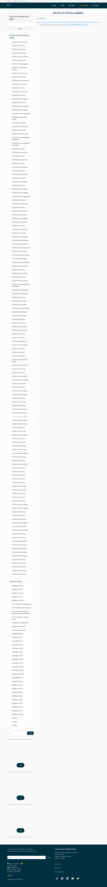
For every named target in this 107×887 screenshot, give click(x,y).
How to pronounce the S (19, 630)
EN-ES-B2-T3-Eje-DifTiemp (20, 290)
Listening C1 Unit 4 (17, 652)
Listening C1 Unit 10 (18, 674)
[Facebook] (97, 1)
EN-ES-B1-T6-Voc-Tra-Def (19, 211)
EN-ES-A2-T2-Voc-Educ (19, 457)
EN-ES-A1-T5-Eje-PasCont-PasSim (20, 360)
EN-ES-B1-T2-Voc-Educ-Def (20, 126)
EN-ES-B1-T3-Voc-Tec (18, 156)
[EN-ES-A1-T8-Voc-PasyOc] (13, 24)
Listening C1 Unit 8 (17, 666)
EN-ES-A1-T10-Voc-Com (19, 60)
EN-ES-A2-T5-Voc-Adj (18, 493)
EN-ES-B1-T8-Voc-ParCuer (20, 244)
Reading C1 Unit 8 (17, 707)
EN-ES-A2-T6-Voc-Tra (18, 515)
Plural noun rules (17, 637)
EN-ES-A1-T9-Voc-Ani (18, 427)
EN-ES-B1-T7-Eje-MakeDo (19, 218)
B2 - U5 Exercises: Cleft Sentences (21, 604)
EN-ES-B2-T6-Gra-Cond (19, 301)
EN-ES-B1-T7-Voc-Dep (18, 225)
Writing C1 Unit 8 (17, 589)
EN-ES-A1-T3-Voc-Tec (18, 337)
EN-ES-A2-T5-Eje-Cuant (19, 486)
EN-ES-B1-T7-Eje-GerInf (19, 215)
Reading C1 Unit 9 (17, 710)
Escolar (14, 1)
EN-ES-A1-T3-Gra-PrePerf (19, 330)
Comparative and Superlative (20, 622)
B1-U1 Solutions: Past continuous (21, 607)
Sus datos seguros (59, 854)
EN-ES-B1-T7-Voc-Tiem (19, 233)
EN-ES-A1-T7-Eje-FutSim (19, 391)
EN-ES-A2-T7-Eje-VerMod (19, 523)
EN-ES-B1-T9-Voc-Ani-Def (19, 273)
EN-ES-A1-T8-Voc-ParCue (19, 409)
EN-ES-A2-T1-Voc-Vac (18, 438)
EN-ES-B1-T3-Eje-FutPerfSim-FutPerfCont (21, 138)
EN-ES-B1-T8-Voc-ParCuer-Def (21, 247)
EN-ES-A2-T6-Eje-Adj (18, 501)
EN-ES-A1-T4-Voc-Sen (18, 356)
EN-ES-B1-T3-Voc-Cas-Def (19, 152)
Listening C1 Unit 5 (17, 655)
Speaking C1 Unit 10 (18, 600)
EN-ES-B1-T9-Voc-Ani (18, 269)
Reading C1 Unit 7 (17, 703)
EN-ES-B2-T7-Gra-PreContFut (21, 308)
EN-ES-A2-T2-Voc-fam (18, 460)
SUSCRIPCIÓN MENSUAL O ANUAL (77, 25)
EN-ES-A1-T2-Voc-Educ (19, 77)
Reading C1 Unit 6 (17, 699)
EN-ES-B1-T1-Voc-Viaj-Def (20, 99)
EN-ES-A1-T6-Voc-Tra (18, 387)
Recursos (71, 5)
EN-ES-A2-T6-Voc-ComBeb (20, 508)
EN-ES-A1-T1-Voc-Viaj (18, 49)
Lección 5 (14, 725)
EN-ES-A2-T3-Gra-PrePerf (19, 464)
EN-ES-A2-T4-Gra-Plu (18, 475)
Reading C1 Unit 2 (17, 685)
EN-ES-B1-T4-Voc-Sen (18, 171)
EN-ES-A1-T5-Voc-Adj (18, 369)
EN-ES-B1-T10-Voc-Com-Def (20, 106)
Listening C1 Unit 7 (17, 663)
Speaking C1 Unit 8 (17, 585)
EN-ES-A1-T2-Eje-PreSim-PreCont (19, 68)
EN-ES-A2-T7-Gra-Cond (19, 526)
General (19, 1)
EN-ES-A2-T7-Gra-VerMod (20, 530)
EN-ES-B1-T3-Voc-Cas (18, 149)
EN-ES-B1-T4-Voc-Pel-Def (19, 167)
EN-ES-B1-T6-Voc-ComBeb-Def (21, 196)
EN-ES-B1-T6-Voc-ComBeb (20, 192)
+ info (20, 765)
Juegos (24, 1)
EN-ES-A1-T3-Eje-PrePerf (19, 326)
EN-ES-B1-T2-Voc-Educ (19, 123)
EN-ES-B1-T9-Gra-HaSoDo (20, 266)
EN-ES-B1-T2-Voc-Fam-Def (20, 134)
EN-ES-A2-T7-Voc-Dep (18, 534)
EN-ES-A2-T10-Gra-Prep (19, 446)
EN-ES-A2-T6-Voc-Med (18, 512)
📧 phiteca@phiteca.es (13, 867)
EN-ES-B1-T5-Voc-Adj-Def (19, 182)
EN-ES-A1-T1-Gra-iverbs (19, 567)
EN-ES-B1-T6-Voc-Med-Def (20, 203)
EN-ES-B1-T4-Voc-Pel (18, 163)
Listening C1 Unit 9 (17, 670)
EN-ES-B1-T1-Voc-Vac (18, 88)
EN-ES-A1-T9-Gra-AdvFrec (20, 424)
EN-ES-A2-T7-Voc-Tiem (19, 537)
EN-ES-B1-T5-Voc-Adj (18, 178)
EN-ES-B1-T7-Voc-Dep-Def (19, 229)
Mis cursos (58, 868)
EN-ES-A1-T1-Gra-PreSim (19, 42)
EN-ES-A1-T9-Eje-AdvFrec (20, 420)
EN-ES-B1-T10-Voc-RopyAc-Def (21, 113)
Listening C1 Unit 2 (17, 644)
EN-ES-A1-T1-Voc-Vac (18, 45)
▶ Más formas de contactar (14, 869)
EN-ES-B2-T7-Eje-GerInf (19, 304)
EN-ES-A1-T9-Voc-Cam (19, 431)
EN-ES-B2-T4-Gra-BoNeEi (19, 293)
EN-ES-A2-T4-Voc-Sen (18, 482)
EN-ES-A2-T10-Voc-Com (19, 449)
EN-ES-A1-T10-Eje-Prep (19, 53)
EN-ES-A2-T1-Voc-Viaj (18, 442)
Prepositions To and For (19, 626)
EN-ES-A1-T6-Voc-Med (18, 383)
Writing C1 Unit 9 (17, 597)
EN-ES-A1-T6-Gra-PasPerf (19, 376)
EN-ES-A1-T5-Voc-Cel (18, 372)
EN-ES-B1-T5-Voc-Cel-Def (19, 189)
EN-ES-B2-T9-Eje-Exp (18, 319)
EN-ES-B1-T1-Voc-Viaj (18, 95)
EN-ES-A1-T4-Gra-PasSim (19, 345)
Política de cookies (60, 858)
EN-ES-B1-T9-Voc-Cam (18, 277)
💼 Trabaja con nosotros (13, 871)
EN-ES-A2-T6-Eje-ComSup (20, 504)
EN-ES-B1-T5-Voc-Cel (18, 185)
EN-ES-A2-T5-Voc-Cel (18, 497)
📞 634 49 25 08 (11, 865)
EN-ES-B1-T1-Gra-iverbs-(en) (20, 80)
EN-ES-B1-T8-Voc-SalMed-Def (20, 262)
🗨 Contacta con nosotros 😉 (15, 863)
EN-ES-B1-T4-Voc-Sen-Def (19, 174)
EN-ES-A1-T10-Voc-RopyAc (20, 64)
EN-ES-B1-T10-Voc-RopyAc (20, 110)
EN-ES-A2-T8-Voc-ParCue (19, 545)
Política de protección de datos (63, 856)
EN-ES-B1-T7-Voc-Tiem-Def (20, 236)
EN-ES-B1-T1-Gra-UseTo (19, 84)
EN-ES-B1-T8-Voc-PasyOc (19, 251)
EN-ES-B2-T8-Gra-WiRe (19, 315)
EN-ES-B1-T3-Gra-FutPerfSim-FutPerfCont (21, 144)
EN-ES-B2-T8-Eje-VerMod (19, 312)
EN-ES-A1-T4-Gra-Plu (18, 348)
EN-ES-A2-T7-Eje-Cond (19, 519)
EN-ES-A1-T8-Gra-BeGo (19, 405)
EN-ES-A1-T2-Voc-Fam (18, 323)
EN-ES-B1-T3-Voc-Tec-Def (19, 160)
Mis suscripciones (59, 872)
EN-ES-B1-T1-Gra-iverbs (19, 574)
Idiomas (10, 1)
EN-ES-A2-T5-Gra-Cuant (19, 490)
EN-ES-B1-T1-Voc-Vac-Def (19, 91)
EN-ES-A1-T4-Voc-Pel (18, 352)
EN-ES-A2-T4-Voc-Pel (18, 479)
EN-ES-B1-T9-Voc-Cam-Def (20, 280)
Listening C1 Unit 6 (17, 659)
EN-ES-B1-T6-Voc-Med (18, 200)
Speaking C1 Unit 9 (17, 593)
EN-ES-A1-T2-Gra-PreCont (20, 73)
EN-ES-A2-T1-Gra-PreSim (19, 435)
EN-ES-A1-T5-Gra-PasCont (20, 365)
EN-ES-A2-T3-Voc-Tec (18, 471)
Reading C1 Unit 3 (17, 688)
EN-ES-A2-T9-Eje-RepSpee (20, 556)
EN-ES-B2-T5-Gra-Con (18, 297)
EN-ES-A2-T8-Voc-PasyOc (19, 548)
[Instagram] (99, 1)
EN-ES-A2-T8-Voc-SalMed (19, 552)
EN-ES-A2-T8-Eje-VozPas (19, 541)
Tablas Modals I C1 (17, 677)
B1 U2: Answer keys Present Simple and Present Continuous (21, 612)
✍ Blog (9, 875)
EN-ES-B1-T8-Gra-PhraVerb (20, 240)
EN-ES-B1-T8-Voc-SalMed (19, 258)
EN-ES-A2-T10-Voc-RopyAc (20, 453)
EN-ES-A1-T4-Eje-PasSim (19, 341)
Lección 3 (14, 718)
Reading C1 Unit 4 (17, 692)
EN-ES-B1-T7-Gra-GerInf (19, 222)
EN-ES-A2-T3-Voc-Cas (18, 468)
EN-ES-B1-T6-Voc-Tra (18, 207)
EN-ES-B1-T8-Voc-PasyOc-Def (20, 255)
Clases (62, 5)
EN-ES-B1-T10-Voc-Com (19, 102)
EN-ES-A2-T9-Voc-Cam (19, 563)
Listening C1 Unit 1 (17, 641)
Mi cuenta (57, 864)
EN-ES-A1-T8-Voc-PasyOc (19, 413)
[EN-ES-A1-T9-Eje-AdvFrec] (27, 24)
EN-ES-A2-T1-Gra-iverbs (19, 570)
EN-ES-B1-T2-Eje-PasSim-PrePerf (19, 118)
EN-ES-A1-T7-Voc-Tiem (19, 402)
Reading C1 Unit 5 (17, 696)
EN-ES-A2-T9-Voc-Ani (18, 559)
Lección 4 (14, 721)
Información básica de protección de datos (66, 852)
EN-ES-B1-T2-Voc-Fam (18, 130)
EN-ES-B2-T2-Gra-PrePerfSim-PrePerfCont (21, 285)
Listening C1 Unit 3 (17, 648)
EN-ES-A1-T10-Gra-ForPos (20, 56)
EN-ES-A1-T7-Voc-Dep (18, 398)
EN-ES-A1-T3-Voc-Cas (18, 334)
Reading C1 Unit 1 (17, 681)
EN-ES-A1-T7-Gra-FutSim (19, 394)
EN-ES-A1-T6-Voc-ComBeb (20, 380)
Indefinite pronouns (18, 633)
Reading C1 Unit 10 (17, 714)
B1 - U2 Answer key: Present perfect (20, 618)
